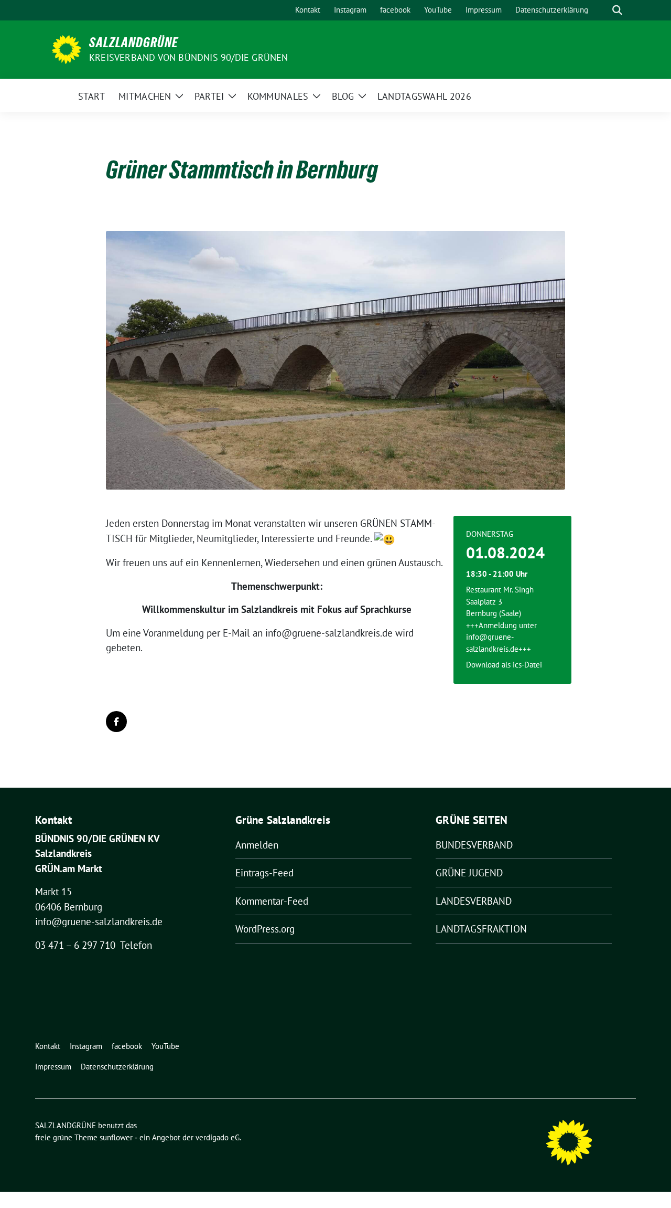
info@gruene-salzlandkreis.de (99, 921)
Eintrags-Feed (264, 872)
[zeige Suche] (617, 10)
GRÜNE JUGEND (469, 872)
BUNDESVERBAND (474, 845)
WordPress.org (265, 929)
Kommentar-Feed (271, 901)
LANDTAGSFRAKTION (481, 929)
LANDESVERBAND (474, 901)
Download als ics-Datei (504, 665)
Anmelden (256, 845)
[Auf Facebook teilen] (116, 721)
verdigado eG (218, 1137)
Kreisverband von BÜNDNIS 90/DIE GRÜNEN (188, 57)
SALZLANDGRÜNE (133, 42)
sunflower (116, 1137)
